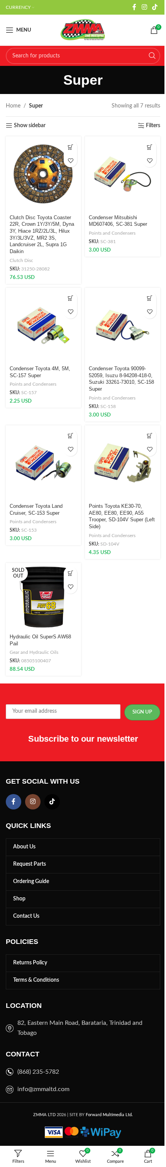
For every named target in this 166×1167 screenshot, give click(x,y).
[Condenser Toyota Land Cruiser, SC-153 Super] (43, 462)
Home (13, 106)
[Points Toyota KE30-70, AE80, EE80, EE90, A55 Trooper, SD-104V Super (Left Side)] (122, 462)
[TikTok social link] (155, 7)
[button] (70, 147)
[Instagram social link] (144, 7)
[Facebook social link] (134, 7)
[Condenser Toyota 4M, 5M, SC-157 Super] (43, 325)
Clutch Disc (21, 260)
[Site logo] (83, 30)
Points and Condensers (112, 233)
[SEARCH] (152, 56)
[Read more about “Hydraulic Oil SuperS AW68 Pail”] (70, 573)
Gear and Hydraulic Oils (34, 652)
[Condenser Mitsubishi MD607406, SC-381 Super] (122, 174)
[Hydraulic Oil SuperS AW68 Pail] (43, 597)
